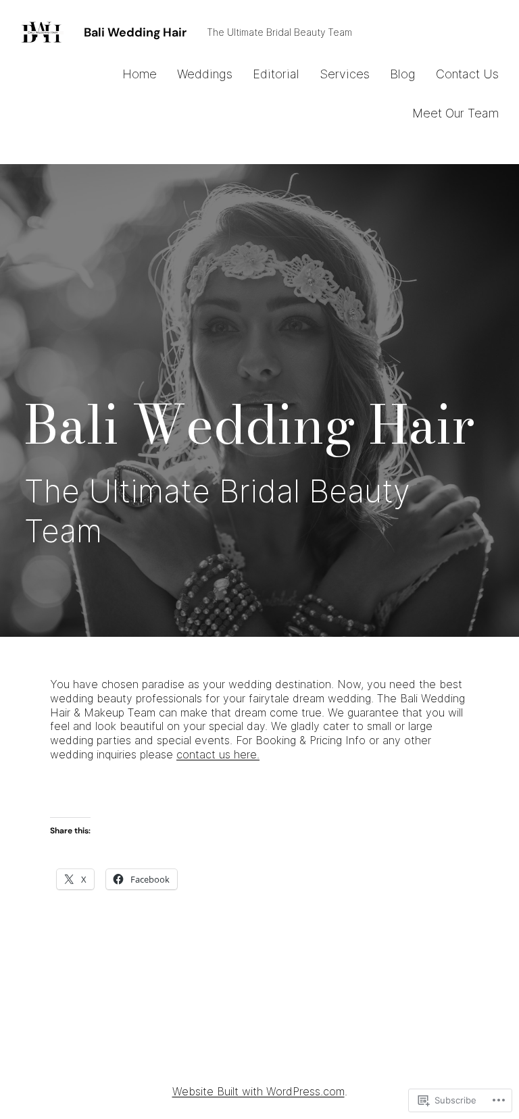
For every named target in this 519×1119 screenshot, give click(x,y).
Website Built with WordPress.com (258, 1091)
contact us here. (218, 754)
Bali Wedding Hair (135, 32)
